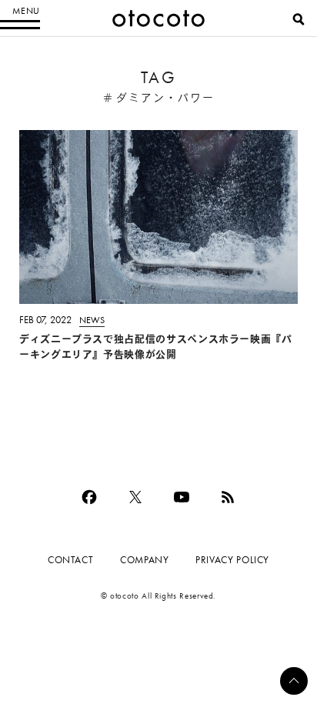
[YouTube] (181, 497)
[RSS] (227, 497)
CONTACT (70, 559)
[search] (298, 19)
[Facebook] (89, 497)
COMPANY (144, 559)
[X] (135, 497)
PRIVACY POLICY (232, 559)
